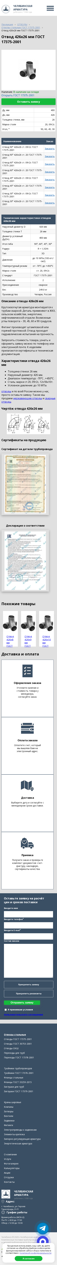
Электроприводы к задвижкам (20, 1129)
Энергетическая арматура (18, 1143)
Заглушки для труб (14, 1086)
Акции (7, 1172)
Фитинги (8, 1125)
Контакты (9, 1181)
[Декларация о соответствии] (25, 560)
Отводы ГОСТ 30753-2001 (18, 1043)
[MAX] (42, 1241)
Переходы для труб (14, 1052)
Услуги (7, 1158)
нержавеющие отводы (27, 398)
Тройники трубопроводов (18, 1068)
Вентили (8, 1115)
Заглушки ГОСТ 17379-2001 (18, 1091)
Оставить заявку (28, 101)
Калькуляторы (11, 1168)
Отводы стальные (15, 1034)
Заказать (50, 148)
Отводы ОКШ (11, 1048)
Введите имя (11, 908)
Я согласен (29, 1258)
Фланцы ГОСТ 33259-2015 (18, 1082)
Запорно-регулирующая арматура (22, 1138)
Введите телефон (14, 919)
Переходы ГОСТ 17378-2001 (19, 1057)
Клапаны (8, 1106)
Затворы (8, 1111)
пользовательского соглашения (23, 1014)
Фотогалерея (11, 1163)
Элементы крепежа (14, 1134)
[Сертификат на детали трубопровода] (25, 484)
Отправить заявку (22, 1002)
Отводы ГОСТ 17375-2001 (18, 1039)
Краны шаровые (12, 1102)
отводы (6, 391)
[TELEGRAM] (42, 1228)
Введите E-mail (12, 930)
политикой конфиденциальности (35, 1253)
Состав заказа (11, 941)
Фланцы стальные (13, 1077)
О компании (10, 1154)
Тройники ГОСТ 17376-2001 (19, 1072)
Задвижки (9, 1120)
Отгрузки (9, 1177)
